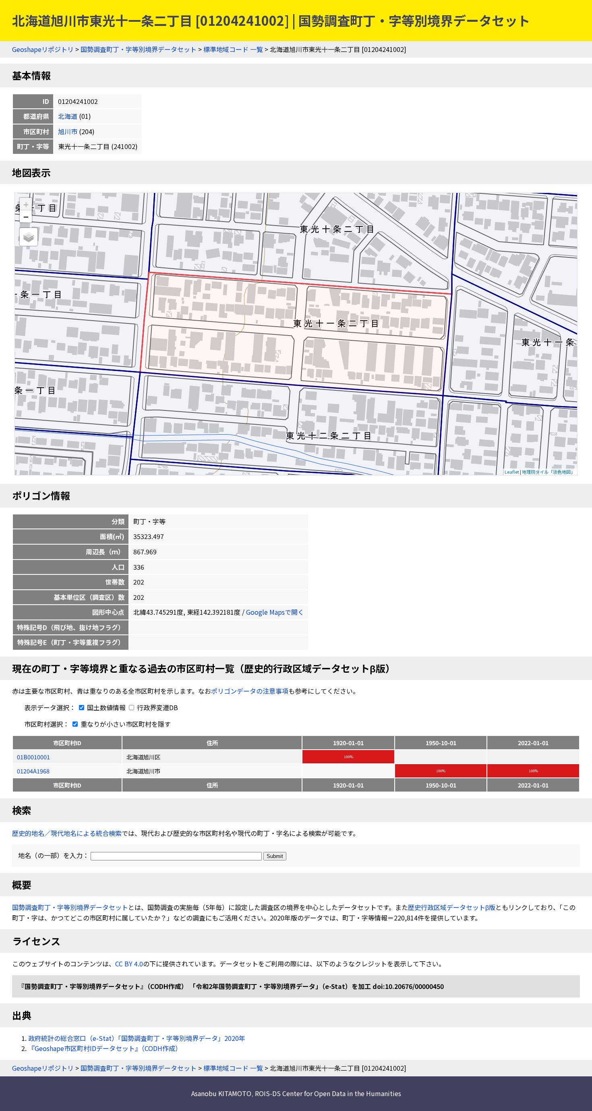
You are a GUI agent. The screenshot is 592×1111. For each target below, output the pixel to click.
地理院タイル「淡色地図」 (548, 471)
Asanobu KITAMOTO (221, 1093)
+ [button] (26, 204)
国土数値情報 (106, 707)
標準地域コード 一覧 (233, 49)
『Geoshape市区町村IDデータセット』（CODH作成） (105, 1048)
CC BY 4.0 (129, 963)
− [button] (26, 216)
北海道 (67, 116)
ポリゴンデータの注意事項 (249, 691)
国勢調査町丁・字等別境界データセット (139, 49)
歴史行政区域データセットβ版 (451, 907)
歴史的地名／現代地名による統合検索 (67, 833)
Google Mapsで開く (275, 612)
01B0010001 (33, 756)
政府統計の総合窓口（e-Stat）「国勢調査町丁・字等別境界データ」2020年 (136, 1038)
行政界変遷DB (156, 707)
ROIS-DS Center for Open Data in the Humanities (328, 1093)
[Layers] (28, 237)
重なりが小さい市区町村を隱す (125, 724)
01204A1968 (33, 771)
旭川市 (67, 131)
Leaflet (512, 471)
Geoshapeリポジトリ (43, 49)
